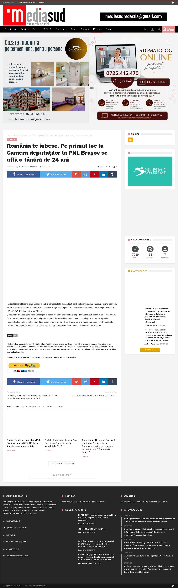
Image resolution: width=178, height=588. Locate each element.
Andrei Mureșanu (137, 303)
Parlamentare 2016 (27, 3)
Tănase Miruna (150, 325)
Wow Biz (22, 527)
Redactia (10, 167)
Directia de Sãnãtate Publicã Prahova (27, 504)
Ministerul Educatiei (11, 513)
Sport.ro (23, 541)
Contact (41, 3)
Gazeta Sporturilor (10, 541)
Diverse (17, 136)
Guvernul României (40, 510)
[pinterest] (94, 174)
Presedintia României (21, 510)
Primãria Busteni (39, 507)
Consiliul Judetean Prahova (29, 501)
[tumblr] (112, 174)
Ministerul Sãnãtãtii (29, 513)
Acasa (9, 136)
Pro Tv (164, 501)
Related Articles (15, 406)
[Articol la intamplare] (145, 29)
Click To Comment (62, 475)
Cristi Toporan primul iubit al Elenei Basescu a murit (94, 394)
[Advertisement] (150, 212)
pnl (15, 336)
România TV (142, 501)
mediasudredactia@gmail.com (15, 555)
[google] (76, 174)
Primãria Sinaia (24, 507)
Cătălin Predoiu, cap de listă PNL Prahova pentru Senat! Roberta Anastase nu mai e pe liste (23, 443)
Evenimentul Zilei (128, 501)
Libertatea (12, 527)
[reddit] (85, 174)
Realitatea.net (154, 501)
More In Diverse (55, 406)
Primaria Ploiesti (9, 501)
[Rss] (173, 2)
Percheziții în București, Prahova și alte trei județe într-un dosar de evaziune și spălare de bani (32, 395)
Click (5, 527)
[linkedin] (103, 174)
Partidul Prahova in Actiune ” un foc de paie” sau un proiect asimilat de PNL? (60, 443)
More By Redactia (35, 406)
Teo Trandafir (98, 501)
